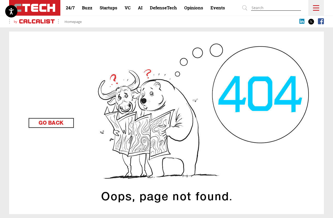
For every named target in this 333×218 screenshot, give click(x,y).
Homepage (73, 21)
